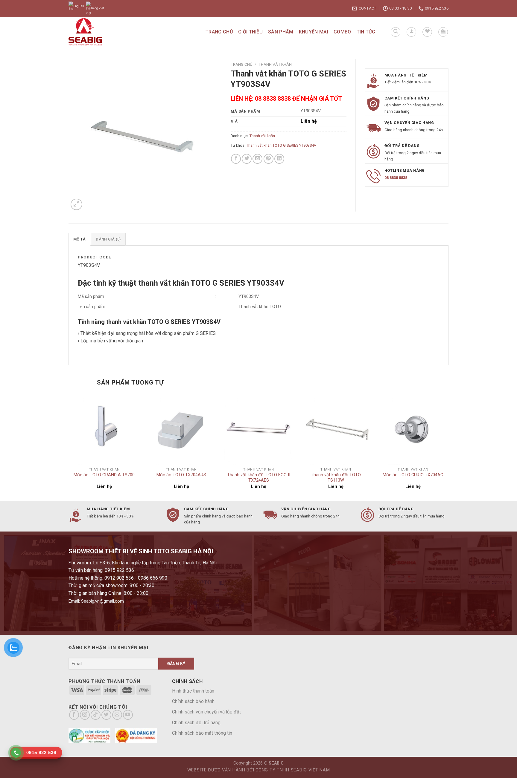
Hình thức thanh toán (193, 691)
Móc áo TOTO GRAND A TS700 (104, 474)
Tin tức (366, 32)
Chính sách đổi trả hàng (196, 722)
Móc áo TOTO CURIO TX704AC (413, 474)
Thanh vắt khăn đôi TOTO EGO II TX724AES (258, 477)
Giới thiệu (250, 32)
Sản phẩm (281, 32)
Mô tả (79, 239)
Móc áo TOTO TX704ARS (181, 474)
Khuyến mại (313, 32)
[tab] (79, 239)
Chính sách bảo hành (193, 701)
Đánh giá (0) (108, 239)
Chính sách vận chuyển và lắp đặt (206, 712)
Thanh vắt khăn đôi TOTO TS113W (336, 477)
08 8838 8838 (395, 177)
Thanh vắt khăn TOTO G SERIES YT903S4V (281, 145)
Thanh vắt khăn (275, 64)
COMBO (342, 32)
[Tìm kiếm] (395, 32)
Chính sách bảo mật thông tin (202, 733)
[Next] (448, 446)
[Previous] (68, 446)
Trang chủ (219, 32)
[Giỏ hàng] (443, 32)
